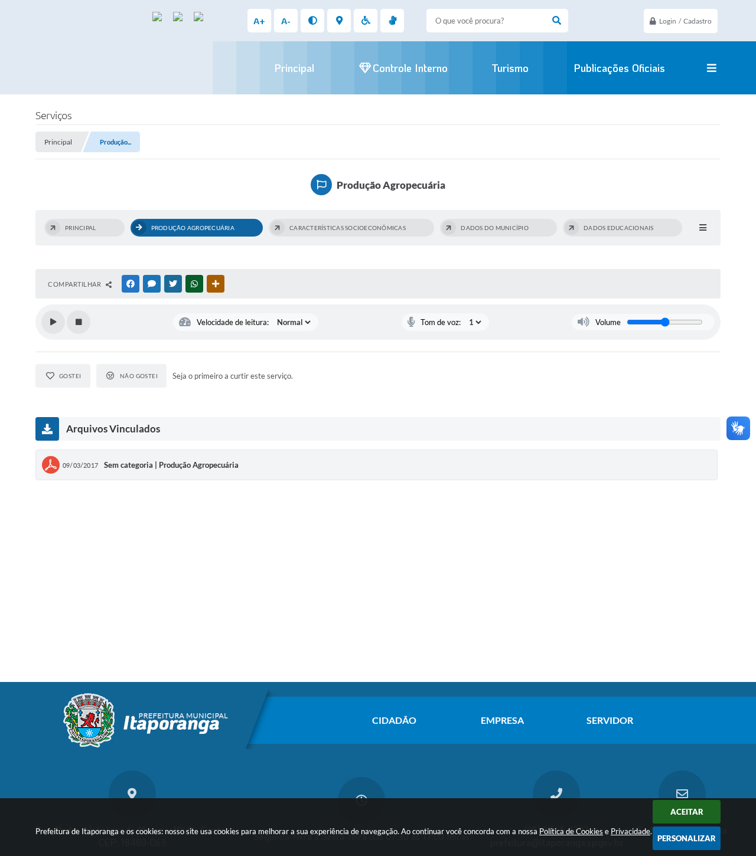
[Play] (53, 322)
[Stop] (78, 322)
